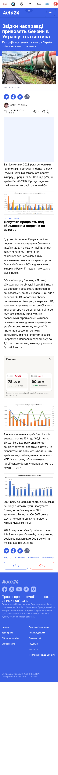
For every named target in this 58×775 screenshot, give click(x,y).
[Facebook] (4, 589)
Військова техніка (10, 638)
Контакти (33, 649)
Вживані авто (8, 644)
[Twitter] (11, 589)
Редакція (33, 644)
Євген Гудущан (19, 105)
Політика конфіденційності (42, 655)
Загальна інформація (39, 627)
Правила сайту (36, 638)
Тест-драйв (7, 633)
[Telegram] (26, 589)
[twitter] (20, 97)
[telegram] (6, 97)
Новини (5, 627)
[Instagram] (33, 589)
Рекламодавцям (37, 633)
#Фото (8, 557)
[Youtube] (19, 589)
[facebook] (13, 97)
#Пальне (20, 557)
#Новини (34, 557)
